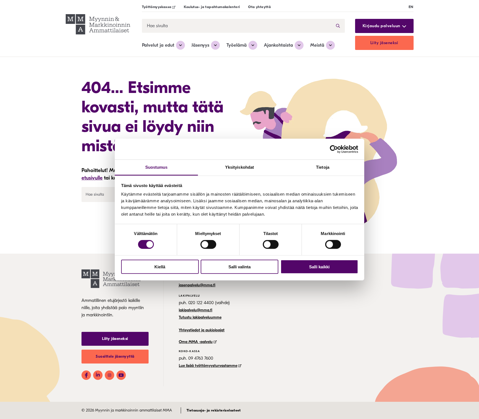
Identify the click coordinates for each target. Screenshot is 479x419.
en (411, 7)
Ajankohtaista (278, 45)
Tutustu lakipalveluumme (200, 317)
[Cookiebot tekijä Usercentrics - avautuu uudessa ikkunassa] (334, 149)
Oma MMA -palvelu (196, 341)
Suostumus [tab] (156, 167)
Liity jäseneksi (384, 42)
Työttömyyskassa (157, 7)
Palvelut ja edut (158, 45)
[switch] (208, 244)
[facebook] (86, 375)
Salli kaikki (319, 266)
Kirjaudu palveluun (381, 26)
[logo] (98, 25)
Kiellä (159, 266)
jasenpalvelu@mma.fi (197, 285)
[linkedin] (98, 375)
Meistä (317, 45)
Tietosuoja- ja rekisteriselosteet (214, 410)
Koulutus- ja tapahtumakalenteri (212, 7)
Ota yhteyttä (259, 7)
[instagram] (109, 375)
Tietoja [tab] (322, 167)
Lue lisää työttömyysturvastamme (208, 365)
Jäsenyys (200, 45)
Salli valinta (239, 266)
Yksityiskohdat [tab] (239, 167)
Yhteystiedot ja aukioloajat (202, 330)
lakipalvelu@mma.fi (195, 310)
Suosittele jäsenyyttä (115, 356)
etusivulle (92, 178)
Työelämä (236, 45)
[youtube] (121, 375)
